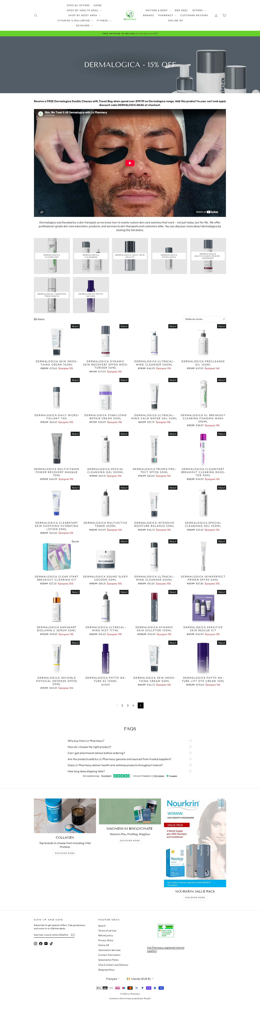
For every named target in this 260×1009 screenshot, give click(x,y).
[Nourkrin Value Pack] (195, 843)
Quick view (57, 355)
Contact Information (109, 954)
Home (98, 5)
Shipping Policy (106, 969)
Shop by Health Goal (83, 10)
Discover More (65, 853)
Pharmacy (166, 15)
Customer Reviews (194, 15)
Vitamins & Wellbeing (74, 20)
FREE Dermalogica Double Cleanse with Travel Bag (80, 101)
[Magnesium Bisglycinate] (130, 811)
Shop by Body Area (83, 15)
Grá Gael (181, 10)
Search (102, 925)
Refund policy (105, 935)
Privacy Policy (105, 940)
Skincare (83, 25)
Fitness (103, 20)
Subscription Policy (108, 959)
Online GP (175, 20)
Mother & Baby (157, 10)
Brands (148, 15)
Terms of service (107, 930)
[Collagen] (65, 816)
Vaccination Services (109, 950)
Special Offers (78, 5)
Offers (198, 10)
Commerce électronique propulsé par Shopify (130, 998)
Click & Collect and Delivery (113, 964)
